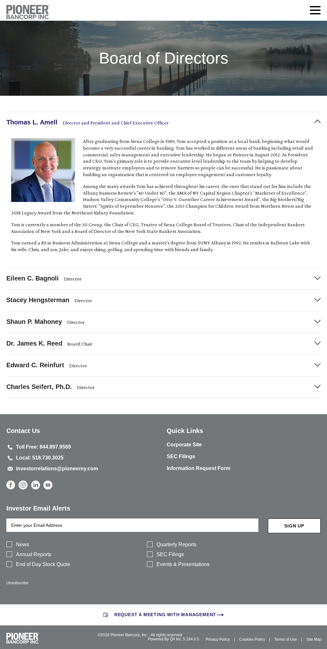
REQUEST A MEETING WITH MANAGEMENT (165, 614)
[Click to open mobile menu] (315, 11)
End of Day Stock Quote (43, 564)
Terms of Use (285, 639)
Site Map (314, 639)
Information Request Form (198, 468)
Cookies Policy (252, 639)
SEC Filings (181, 456)
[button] (163, 122)
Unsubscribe (17, 583)
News (22, 544)
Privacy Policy (218, 639)
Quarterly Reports (176, 544)
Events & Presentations (182, 564)
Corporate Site (184, 444)
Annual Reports (33, 554)
